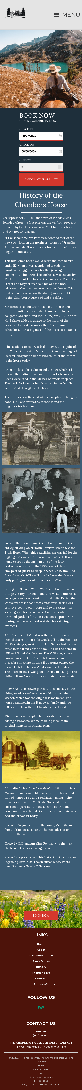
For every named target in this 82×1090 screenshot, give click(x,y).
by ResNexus (41, 1080)
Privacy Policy (27, 1084)
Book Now (41, 915)
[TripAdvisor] (41, 1010)
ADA (57, 1084)
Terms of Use (45, 1084)
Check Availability (41, 179)
